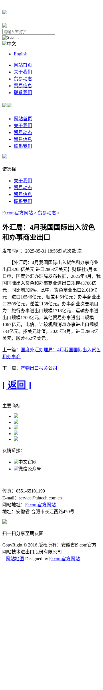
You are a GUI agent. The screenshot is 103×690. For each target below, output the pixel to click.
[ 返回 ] (16, 385)
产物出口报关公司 (39, 368)
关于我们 (23, 71)
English (20, 53)
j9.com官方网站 (17, 212)
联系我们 (23, 92)
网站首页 (23, 65)
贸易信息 (23, 85)
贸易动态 (23, 78)
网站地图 (15, 558)
